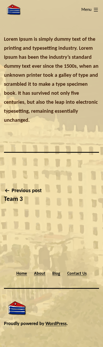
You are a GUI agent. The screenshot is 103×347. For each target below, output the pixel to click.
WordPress (56, 323)
